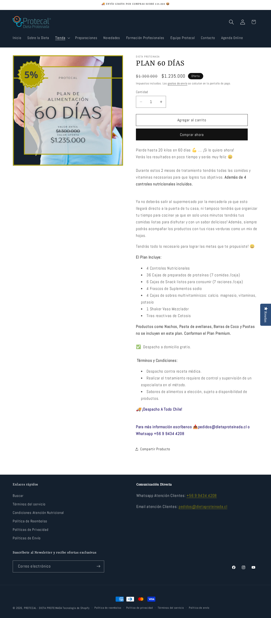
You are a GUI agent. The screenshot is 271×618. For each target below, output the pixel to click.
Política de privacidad (139, 608)
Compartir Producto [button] (155, 449)
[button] (62, 37)
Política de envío (199, 608)
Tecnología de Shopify (76, 608)
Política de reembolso (107, 608)
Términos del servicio (29, 504)
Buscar (18, 496)
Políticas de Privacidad (30, 530)
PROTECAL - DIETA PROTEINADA (43, 608)
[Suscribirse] (98, 566)
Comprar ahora (192, 134)
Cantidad (142, 92)
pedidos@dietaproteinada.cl (203, 506)
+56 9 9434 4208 (202, 495)
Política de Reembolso (30, 521)
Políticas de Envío (27, 538)
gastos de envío (177, 83)
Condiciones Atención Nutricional (38, 513)
